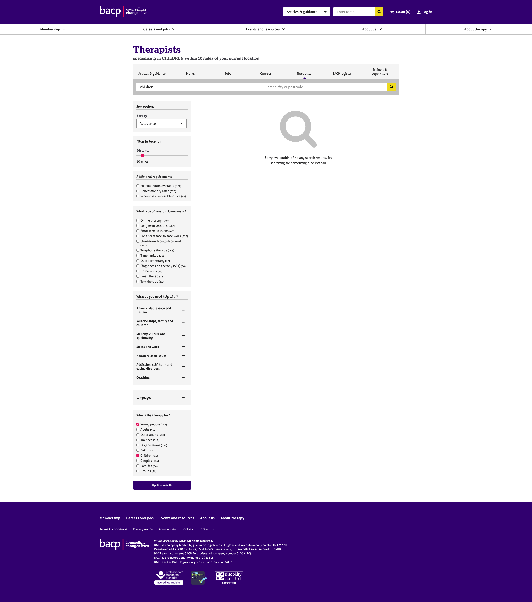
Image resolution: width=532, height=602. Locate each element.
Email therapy (152, 276)
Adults (148, 429)
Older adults (152, 435)
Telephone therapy (157, 250)
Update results (162, 485)
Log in (427, 12)
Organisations (153, 445)
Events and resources (263, 29)
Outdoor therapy (155, 261)
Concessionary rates (158, 191)
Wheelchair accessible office (163, 196)
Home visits (151, 271)
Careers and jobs (156, 29)
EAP (146, 450)
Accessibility (167, 529)
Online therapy (154, 220)
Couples (149, 461)
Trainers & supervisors (380, 73)
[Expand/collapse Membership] (64, 29)
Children (149, 455)
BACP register (341, 75)
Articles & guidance (152, 75)
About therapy (475, 29)
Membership (50, 29)
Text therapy (152, 281)
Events (190, 75)
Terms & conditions (113, 529)
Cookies (187, 529)
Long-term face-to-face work (164, 236)
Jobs (228, 75)
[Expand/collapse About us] (380, 29)
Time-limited (152, 255)
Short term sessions (157, 231)
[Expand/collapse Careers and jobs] (173, 29)
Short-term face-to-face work (161, 243)
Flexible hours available (160, 186)
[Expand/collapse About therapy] (491, 29)
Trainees (149, 440)
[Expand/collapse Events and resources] (283, 29)
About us (369, 29)
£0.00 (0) (403, 12)
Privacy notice (143, 529)
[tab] (162, 310)
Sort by (142, 116)
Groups (148, 471)
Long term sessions (157, 226)
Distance (143, 150)
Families (149, 466)
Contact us (206, 529)
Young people (153, 424)
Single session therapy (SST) (163, 266)
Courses (266, 75)
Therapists (303, 75)
